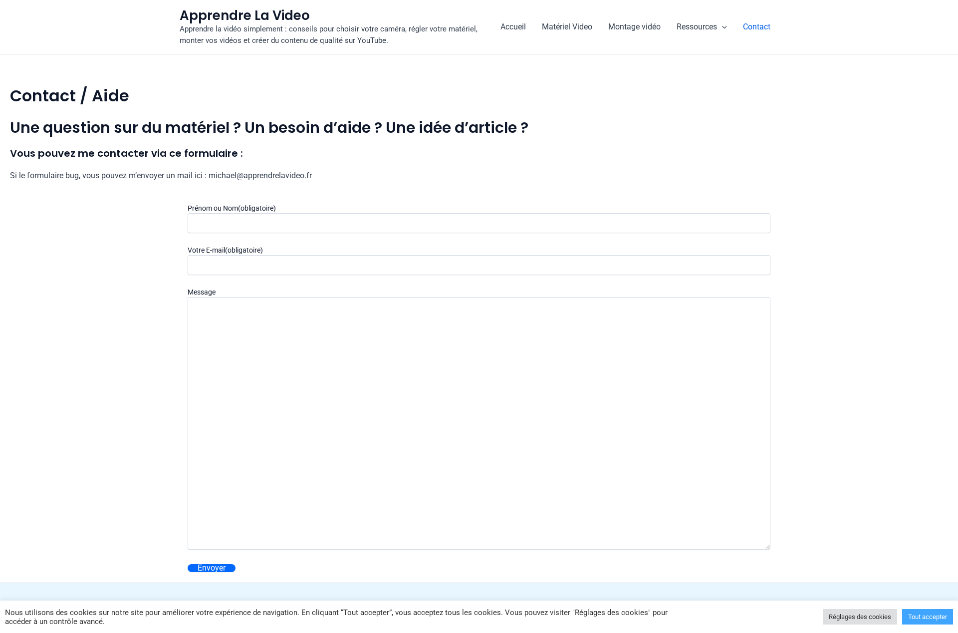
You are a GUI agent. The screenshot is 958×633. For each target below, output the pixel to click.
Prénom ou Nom (232, 208)
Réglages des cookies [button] (860, 617)
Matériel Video (567, 26)
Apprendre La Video (245, 15)
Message (202, 292)
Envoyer (212, 568)
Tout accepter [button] (927, 617)
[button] (722, 27)
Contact (756, 26)
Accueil (513, 26)
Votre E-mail (225, 250)
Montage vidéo (634, 26)
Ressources (697, 26)
